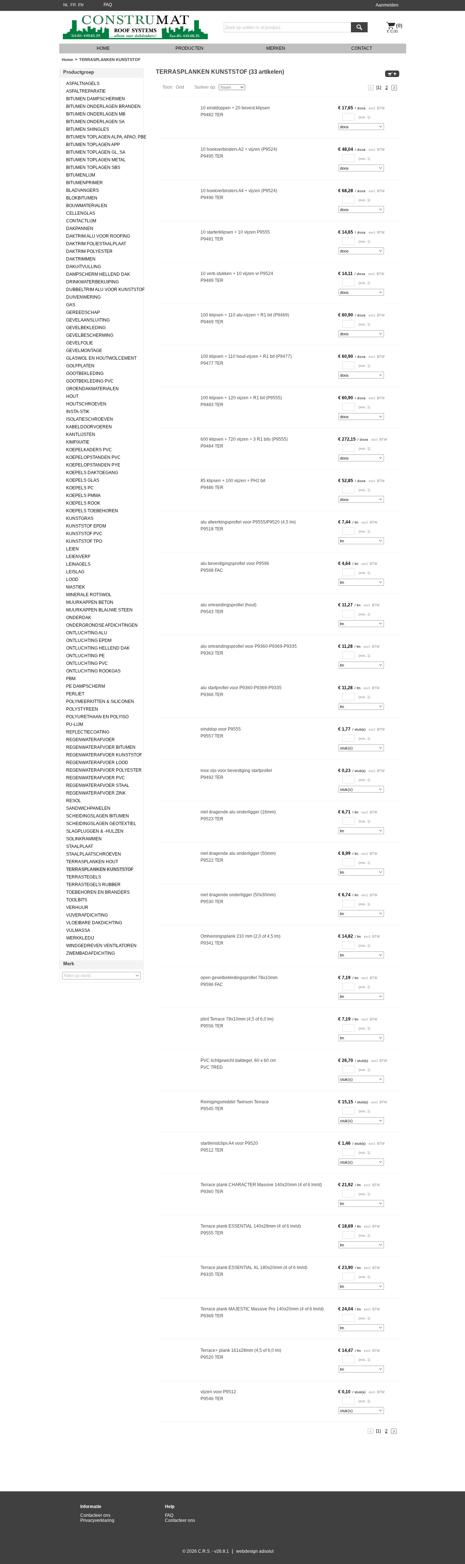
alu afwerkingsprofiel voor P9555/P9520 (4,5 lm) (248, 522)
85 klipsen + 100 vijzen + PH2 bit (233, 480)
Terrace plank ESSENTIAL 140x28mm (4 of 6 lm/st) (251, 1226)
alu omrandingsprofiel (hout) (228, 604)
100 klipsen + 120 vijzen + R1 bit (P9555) (241, 397)
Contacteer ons (95, 1515)
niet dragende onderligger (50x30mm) (238, 894)
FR (73, 5)
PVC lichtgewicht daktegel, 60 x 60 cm (238, 1060)
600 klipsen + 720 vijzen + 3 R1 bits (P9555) (244, 439)
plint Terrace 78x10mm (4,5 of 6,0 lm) (237, 1019)
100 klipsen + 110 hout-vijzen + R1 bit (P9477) (246, 356)
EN (81, 5)
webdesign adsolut (255, 1551)
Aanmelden (387, 5)
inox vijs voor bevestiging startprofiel (236, 770)
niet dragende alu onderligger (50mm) (238, 853)
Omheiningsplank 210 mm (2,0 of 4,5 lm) (240, 936)
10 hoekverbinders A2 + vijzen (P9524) (239, 149)
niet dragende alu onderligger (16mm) (238, 812)
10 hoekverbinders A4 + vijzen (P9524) (239, 190)
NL (65, 5)
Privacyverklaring (97, 1520)
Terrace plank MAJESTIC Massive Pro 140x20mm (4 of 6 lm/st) (262, 1309)
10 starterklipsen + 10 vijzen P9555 (235, 232)
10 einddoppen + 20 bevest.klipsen (235, 107)
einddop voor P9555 (221, 729)
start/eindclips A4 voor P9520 (229, 1143)
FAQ (108, 4)
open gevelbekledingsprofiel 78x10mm (239, 977)
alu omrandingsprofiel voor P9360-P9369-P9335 (249, 646)
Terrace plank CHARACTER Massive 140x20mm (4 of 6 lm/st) (261, 1184)
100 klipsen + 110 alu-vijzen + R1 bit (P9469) (245, 315)
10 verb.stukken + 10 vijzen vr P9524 (237, 273)
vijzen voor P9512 (218, 1391)
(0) (399, 25)
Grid (180, 87)
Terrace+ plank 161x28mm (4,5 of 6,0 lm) (241, 1350)
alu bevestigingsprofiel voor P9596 (235, 563)
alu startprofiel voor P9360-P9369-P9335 (241, 687)
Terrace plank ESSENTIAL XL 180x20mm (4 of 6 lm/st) (254, 1267)
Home (67, 59)
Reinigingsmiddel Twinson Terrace (235, 1101)
